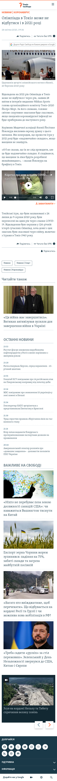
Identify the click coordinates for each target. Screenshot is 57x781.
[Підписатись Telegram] (45, 747)
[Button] (23, 36)
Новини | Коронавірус (16, 12)
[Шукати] (51, 777)
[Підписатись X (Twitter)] (18, 747)
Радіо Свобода (18, 179)
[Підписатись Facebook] (4, 747)
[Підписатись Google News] (11, 747)
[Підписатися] (18, 753)
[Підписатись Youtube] (25, 747)
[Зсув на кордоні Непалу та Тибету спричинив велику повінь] (28, 691)
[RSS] (4, 753)
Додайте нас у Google (13, 777)
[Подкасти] (41, 777)
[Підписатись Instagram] (31, 747)
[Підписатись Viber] (38, 747)
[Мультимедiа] (31, 777)
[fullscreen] (52, 197)
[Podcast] (11, 753)
